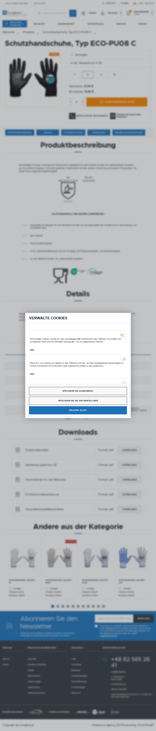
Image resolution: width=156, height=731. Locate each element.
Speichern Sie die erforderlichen (78, 400)
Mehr (32, 349)
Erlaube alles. (78, 410)
